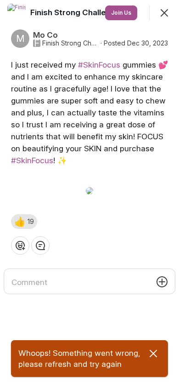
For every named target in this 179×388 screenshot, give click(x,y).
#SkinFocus (99, 64)
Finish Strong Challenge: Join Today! (70, 43)
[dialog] (89, 194)
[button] (24, 221)
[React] (20, 245)
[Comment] (40, 245)
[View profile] (16, 13)
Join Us (121, 12)
